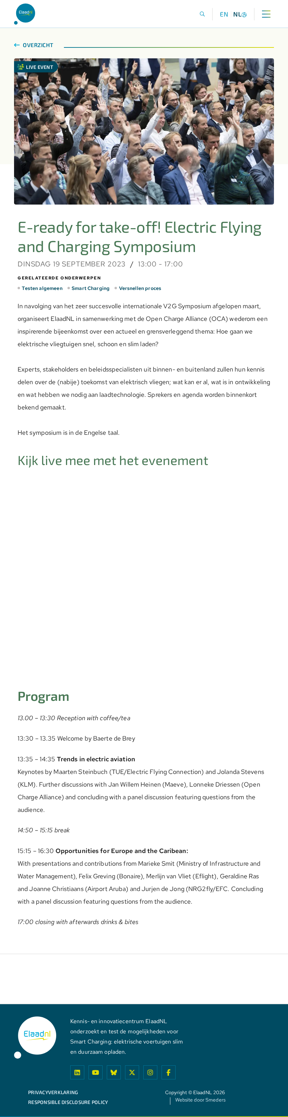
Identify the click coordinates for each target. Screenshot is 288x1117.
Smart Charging (91, 288)
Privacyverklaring (53, 1092)
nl (237, 14)
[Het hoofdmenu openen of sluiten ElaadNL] (266, 14)
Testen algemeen (42, 288)
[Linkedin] (77, 1072)
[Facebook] (169, 1072)
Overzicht (37, 45)
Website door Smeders (200, 1100)
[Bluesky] (114, 1072)
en (224, 14)
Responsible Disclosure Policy (68, 1102)
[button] (202, 14)
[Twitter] (132, 1072)
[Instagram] (150, 1072)
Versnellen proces (140, 288)
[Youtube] (96, 1072)
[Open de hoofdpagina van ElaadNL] (24, 14)
